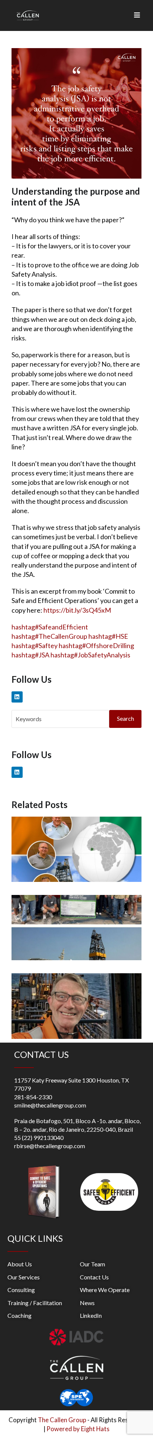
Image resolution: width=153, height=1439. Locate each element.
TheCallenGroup (49, 636)
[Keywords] (60, 718)
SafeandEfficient (50, 627)
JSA (30, 655)
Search (125, 718)
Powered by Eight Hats (78, 1429)
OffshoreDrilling (96, 645)
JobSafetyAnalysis (90, 655)
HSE (108, 636)
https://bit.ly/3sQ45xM (77, 610)
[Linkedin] (17, 697)
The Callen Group (62, 1420)
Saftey (35, 645)
